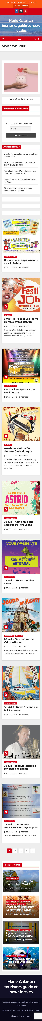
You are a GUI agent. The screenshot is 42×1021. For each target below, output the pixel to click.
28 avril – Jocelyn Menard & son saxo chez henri (20, 767)
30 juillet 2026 (14, 940)
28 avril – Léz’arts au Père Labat (19, 582)
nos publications (10, 256)
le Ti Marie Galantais (32, 1010)
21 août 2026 (13, 888)
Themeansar (20, 1005)
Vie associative (10, 577)
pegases (24, 267)
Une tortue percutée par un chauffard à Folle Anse (19, 884)
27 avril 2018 (12, 397)
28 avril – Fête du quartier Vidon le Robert (19, 641)
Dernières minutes (12, 878)
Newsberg (34, 1002)
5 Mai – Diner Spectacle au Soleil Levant (19, 391)
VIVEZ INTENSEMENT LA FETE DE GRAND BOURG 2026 (20, 910)
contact (28, 1016)
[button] (35, 39)
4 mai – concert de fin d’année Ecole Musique (18, 450)
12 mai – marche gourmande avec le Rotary (21, 262)
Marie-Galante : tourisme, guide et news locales (21, 26)
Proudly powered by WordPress (13, 1002)
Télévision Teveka (17, 1016)
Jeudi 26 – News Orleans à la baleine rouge (21, 709)
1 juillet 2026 (14, 966)
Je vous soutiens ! (21, 6)
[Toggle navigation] (19, 38)
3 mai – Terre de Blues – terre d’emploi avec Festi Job (21, 320)
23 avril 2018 (12, 832)
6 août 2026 (13, 914)
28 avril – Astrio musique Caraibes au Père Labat (18, 523)
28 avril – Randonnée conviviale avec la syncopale (20, 826)
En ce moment (9, 635)
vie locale (8, 315)
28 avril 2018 (12, 267)
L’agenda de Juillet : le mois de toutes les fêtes (20, 961)
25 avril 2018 (12, 714)
